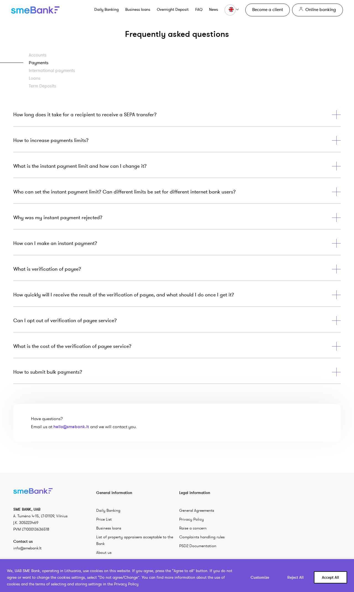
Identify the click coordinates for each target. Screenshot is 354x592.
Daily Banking (106, 9)
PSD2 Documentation (197, 545)
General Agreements (196, 510)
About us (103, 552)
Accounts (37, 55)
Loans (34, 78)
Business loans (137, 9)
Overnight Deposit (173, 9)
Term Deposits (42, 86)
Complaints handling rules (202, 536)
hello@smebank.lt (71, 426)
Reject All (295, 577)
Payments (38, 62)
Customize (260, 577)
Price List (104, 519)
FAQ (198, 9)
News (213, 9)
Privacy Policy (191, 519)
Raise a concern (193, 528)
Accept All (330, 577)
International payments (52, 70)
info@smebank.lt (27, 548)
